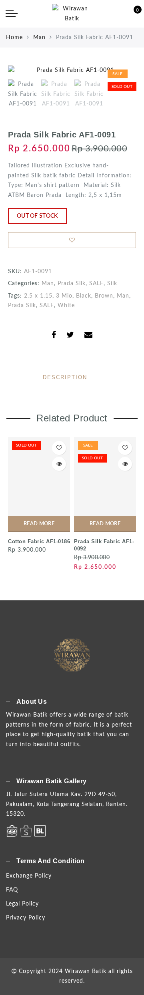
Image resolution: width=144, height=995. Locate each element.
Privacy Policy (25, 918)
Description (65, 377)
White (66, 305)
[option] (72, 70)
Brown (104, 296)
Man (39, 37)
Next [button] (111, 75)
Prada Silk (72, 283)
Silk (112, 283)
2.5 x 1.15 (38, 296)
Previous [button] (22, 75)
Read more (39, 523)
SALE (96, 283)
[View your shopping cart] (132, 14)
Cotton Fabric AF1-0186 (39, 541)
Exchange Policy (29, 876)
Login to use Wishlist (72, 240)
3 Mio (64, 296)
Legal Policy (22, 904)
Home (14, 37)
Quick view (59, 464)
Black (83, 296)
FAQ (12, 890)
